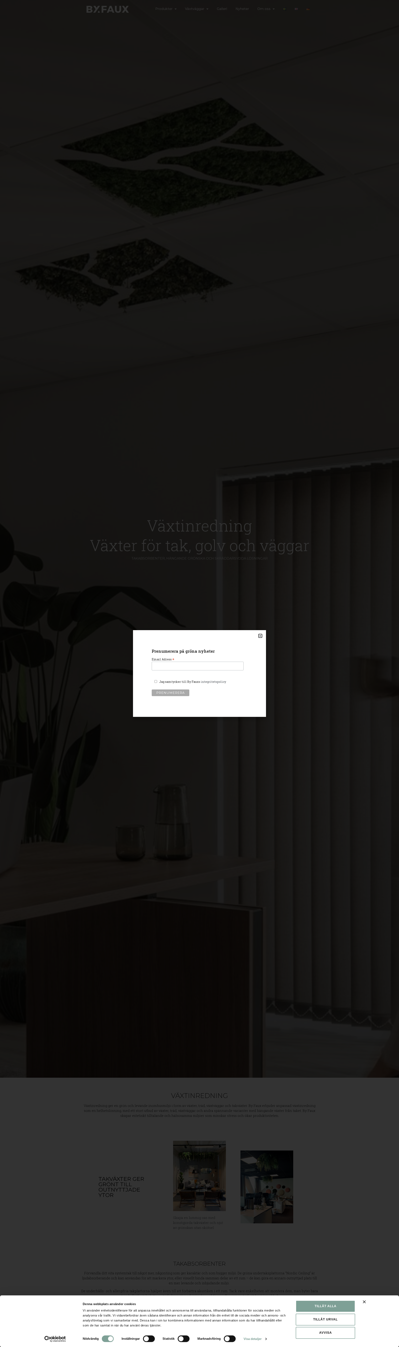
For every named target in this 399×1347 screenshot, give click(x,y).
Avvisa (325, 1332)
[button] (260, 635)
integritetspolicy (213, 682)
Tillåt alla (325, 1306)
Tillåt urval (325, 1319)
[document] (199, 673)
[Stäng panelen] (364, 1301)
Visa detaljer (253, 1339)
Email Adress (163, 659)
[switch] (149, 1338)
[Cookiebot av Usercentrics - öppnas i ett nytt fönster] (55, 1339)
